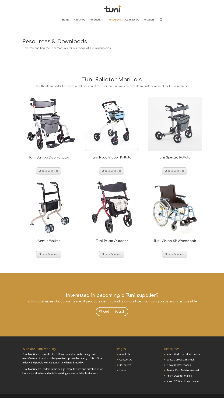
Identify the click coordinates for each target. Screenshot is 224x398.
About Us (79, 19)
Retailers (149, 19)
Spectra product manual (180, 359)
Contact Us (132, 19)
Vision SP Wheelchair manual (183, 381)
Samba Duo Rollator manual (183, 370)
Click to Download (48, 171)
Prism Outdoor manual (179, 375)
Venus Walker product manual (183, 354)
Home (65, 19)
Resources (114, 19)
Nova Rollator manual (179, 365)
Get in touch (114, 311)
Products (95, 19)
